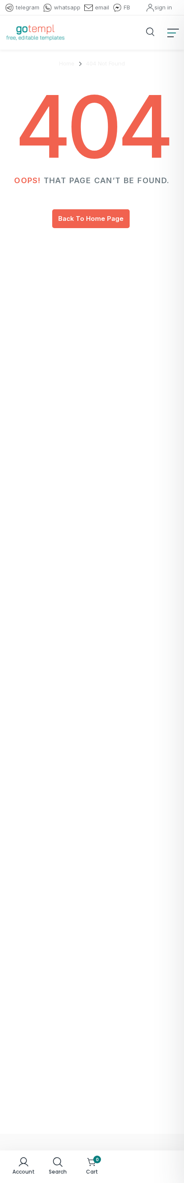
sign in (163, 7)
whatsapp (67, 7)
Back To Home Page (91, 218)
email (102, 7)
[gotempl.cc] (35, 32)
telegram (27, 7)
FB (127, 7)
